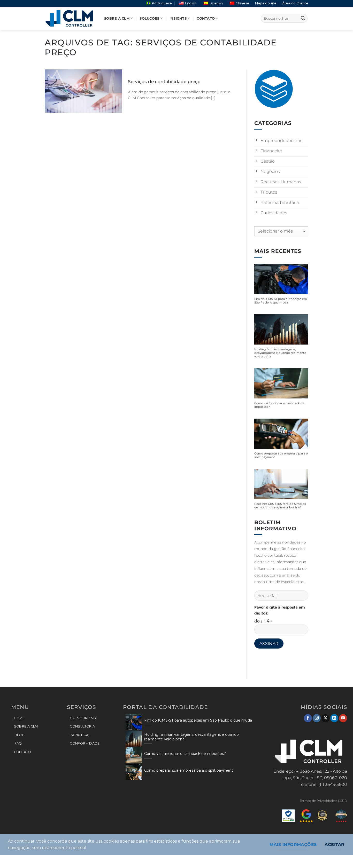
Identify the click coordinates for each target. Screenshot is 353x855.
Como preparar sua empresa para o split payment (281, 455)
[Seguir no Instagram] (317, 718)
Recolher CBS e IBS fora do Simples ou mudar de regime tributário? (280, 505)
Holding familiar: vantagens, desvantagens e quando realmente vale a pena (280, 353)
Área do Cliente (295, 3)
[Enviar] (302, 18)
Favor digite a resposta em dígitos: (279, 610)
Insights (178, 18)
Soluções (149, 18)
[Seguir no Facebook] (308, 718)
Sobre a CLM (116, 18)
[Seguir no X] (325, 718)
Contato (206, 18)
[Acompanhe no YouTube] (343, 718)
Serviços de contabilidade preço (164, 81)
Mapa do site (266, 3)
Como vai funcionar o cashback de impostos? (279, 405)
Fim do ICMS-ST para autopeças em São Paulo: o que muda (280, 300)
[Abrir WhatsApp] (340, 842)
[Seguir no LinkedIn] (334, 718)
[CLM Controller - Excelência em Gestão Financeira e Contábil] (70, 18)
